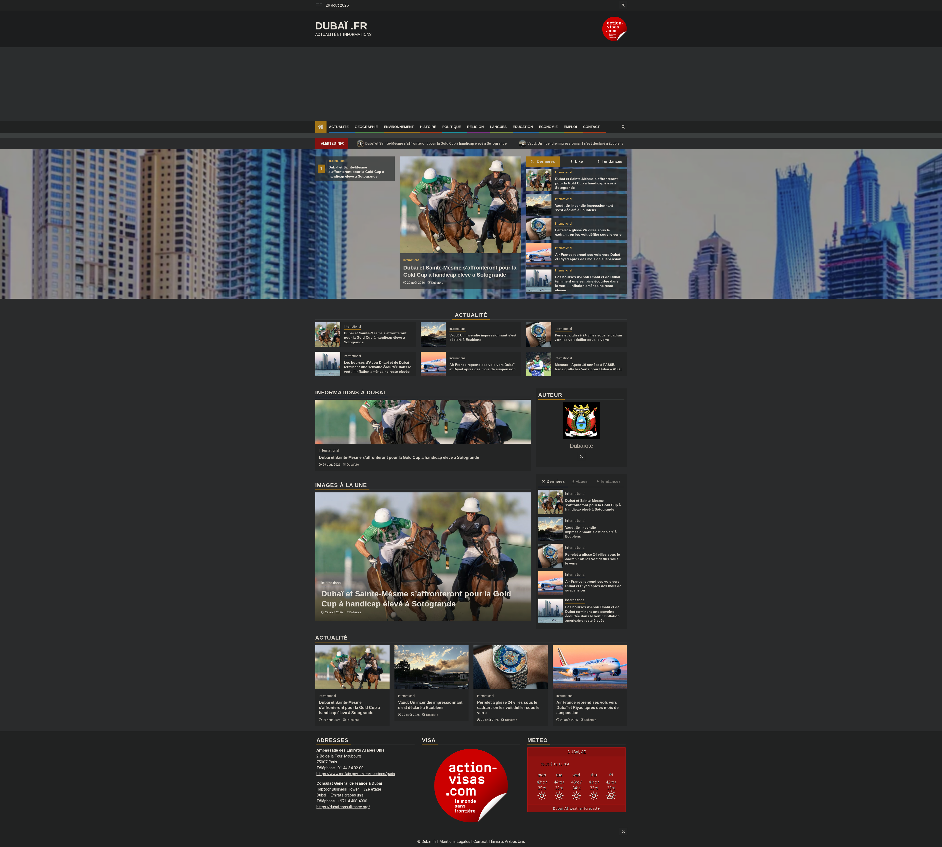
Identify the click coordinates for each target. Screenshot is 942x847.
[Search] (623, 127)
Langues (498, 127)
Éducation (523, 127)
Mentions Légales (454, 841)
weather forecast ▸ (576, 808)
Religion (475, 127)
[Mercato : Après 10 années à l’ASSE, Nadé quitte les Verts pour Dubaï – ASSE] (538, 364)
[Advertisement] (471, 84)
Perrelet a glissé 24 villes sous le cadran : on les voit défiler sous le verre (592, 558)
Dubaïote (437, 282)
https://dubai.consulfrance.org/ (343, 807)
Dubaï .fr (341, 26)
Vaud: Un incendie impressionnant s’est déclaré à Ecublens (573, 143)
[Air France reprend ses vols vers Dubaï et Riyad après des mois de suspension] (538, 254)
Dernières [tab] (545, 161)
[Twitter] (581, 456)
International (336, 161)
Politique (451, 127)
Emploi (570, 127)
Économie (548, 127)
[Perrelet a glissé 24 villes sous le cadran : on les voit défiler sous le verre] (538, 229)
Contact (591, 127)
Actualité (339, 127)
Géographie (366, 127)
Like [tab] (578, 161)
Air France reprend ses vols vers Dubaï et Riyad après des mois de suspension (593, 585)
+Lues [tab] (582, 481)
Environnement (399, 127)
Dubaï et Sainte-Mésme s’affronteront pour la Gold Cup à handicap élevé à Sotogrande (433, 143)
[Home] (321, 127)
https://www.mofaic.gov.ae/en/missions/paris (355, 773)
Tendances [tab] (611, 161)
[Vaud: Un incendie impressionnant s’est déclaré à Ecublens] (538, 205)
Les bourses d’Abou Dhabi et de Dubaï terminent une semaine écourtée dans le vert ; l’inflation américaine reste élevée (377, 366)
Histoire (428, 127)
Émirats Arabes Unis (508, 841)
